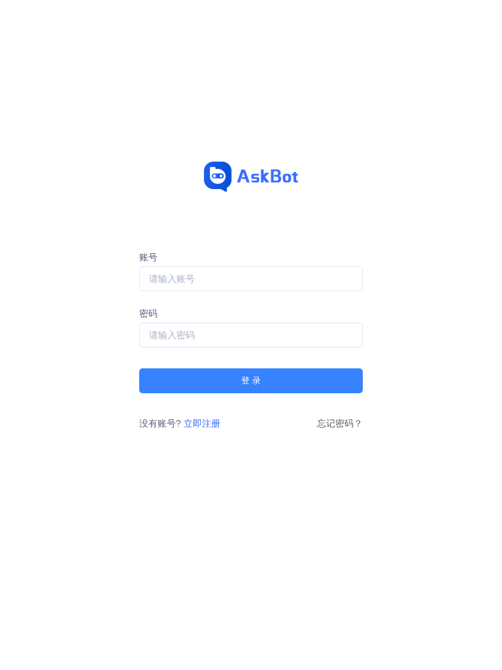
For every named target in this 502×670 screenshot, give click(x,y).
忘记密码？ (340, 423)
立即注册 (202, 423)
